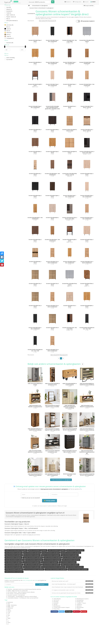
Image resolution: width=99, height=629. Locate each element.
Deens (8, 622)
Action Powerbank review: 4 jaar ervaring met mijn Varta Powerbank (72, 587)
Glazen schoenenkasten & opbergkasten (56, 550)
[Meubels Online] (29, 5)
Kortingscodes (80, 601)
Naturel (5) (8, 32)
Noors (8, 609)
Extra (7, 55)
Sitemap (55, 604)
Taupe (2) (8, 36)
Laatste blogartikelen (57, 578)
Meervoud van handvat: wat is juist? (72, 581)
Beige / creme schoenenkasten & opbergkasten (78, 569)
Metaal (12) (9, 9)
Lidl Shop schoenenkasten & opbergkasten (14, 569)
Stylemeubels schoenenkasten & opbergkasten (70, 552)
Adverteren (79, 606)
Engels (8, 618)
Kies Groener (10, 593)
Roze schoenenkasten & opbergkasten (13, 562)
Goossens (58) (9, 42)
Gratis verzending (10, 57)
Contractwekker (11, 596)
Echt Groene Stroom (12, 592)
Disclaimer (55, 603)
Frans (8, 603)
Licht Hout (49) (9, 25)
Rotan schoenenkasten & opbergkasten (13, 557)
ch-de (8, 612)
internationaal (21, 595)
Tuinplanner (79, 604)
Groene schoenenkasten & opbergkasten (31, 562)
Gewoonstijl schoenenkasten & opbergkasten (14, 559)
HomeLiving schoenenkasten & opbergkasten (34, 569)
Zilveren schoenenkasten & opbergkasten (52, 557)
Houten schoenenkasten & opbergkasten (34, 559)
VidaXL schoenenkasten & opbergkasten (13, 567)
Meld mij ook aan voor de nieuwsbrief (31, 498)
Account (86, 1)
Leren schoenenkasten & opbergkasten (53, 559)
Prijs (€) (7, 45)
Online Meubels (57, 598)
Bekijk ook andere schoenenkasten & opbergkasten (54, 363)
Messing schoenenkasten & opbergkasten (50, 552)
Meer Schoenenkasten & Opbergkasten (61, 479)
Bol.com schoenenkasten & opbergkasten (71, 557)
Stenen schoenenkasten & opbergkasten (13, 552)
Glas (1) (8, 18)
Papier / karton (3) (10, 15)
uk (8, 621)
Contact (78, 609)
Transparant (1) (10, 38)
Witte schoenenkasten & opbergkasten (32, 555)
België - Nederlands (12, 605)
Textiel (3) (8, 13)
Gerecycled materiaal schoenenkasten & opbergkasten (53, 567)
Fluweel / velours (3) (11, 16)
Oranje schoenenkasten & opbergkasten (51, 564)
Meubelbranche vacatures (83, 598)
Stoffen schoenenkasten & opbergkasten (32, 564)
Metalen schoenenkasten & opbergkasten (69, 564)
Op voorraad (9, 59)
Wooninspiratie (80, 607)
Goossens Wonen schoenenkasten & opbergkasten (55, 569)
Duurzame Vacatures (12, 595)
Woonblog (55, 601)
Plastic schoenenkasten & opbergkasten (67, 562)
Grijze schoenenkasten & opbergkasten (32, 567)
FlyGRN (9, 590)
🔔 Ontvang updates (49, 500)
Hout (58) (8, 7)
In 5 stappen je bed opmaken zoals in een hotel (72, 590)
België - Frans (10, 606)
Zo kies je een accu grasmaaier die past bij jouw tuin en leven (72, 593)
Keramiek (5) (9, 11)
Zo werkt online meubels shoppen (61, 607)
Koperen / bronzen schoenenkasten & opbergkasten (16, 550)
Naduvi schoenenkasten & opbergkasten (75, 550)
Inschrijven (41, 584)
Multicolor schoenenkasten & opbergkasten (51, 555)
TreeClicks (9, 589)
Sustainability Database (12, 598)
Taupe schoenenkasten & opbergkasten (70, 555)
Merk (7, 40)
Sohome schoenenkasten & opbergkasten (14, 564)
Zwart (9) (8, 28)
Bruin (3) (8, 34)
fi (7, 619)
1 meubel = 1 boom (81, 603)
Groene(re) (16, 1)
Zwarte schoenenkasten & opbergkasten (74, 567)
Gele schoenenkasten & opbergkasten (49, 562)
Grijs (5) (8, 30)
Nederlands (10, 602)
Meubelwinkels (56, 606)
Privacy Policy (56, 609)
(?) (93, 21)
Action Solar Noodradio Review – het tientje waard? (72, 584)
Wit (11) (8, 27)
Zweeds (9, 611)
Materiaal (8, 5)
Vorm (7, 53)
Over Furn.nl (56, 600)
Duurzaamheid (80, 600)
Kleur (7, 22)
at (7, 624)
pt (7, 616)
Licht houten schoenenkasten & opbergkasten (32, 557)
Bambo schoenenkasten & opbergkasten (71, 559)
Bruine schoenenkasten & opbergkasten (32, 552)
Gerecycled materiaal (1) (12, 20)
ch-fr (8, 613)
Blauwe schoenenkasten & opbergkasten (13, 555)
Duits (8, 615)
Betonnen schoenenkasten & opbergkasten (38, 550)
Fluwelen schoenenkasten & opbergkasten (14, 571)
